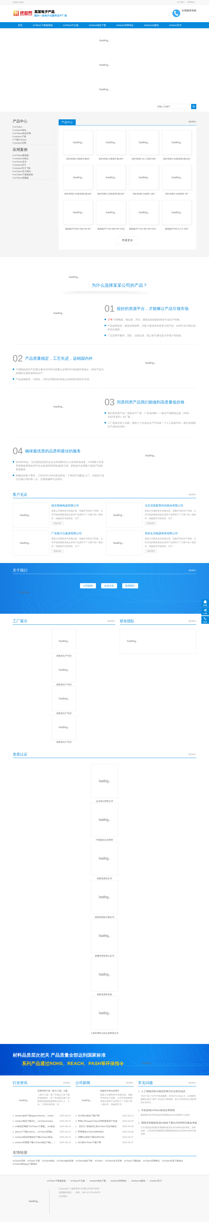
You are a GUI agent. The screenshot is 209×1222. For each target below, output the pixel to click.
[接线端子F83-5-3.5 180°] (177, 212)
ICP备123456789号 (89, 1188)
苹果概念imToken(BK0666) (91, 1131)
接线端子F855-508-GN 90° (78, 229)
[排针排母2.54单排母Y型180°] (111, 177)
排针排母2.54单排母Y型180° (111, 194)
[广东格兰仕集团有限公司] (31, 543)
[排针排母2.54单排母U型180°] (78, 177)
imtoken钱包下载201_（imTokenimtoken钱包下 (35, 1121)
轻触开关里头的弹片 (109, 1090)
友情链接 (20, 1152)
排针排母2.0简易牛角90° (78, 159)
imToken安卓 (20, 161)
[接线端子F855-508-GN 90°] (78, 212)
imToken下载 (33, 1160)
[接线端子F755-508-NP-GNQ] (111, 212)
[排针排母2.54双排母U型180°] (177, 142)
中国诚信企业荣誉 (104, 840)
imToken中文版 (70, 25)
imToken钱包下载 (84, 1160)
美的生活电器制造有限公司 (161, 533)
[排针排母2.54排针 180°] (144, 177)
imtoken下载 (20, 136)
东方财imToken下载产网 (89, 1142)
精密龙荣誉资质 (104, 994)
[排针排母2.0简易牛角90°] (78, 142)
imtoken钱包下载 (97, 25)
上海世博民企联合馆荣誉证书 (104, 1033)
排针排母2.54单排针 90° (176, 194)
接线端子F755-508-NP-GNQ (111, 229)
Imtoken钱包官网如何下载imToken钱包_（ (35, 1137)
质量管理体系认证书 (104, 956)
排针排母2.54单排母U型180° (78, 194)
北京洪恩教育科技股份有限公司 (164, 505)
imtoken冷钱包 (21, 158)
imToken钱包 (48, 1160)
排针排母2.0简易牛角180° (111, 159)
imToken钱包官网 (22, 133)
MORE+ (192, 121)
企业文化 (109, 585)
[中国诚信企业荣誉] (104, 820)
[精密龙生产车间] (64, 641)
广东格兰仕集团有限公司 (66, 533)
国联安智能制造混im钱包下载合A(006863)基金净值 (169, 1122)
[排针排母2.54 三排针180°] (144, 142)
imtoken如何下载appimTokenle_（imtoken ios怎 (35, 1115)
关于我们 (180, 2)
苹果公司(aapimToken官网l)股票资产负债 (97, 1121)
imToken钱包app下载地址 (25, 1164)
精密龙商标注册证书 (104, 917)
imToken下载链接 (132, 1160)
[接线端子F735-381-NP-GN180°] (144, 212)
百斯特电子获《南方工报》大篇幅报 (54, 1090)
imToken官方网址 (22, 171)
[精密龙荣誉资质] (104, 974)
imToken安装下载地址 (172, 1160)
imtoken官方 (175, 25)
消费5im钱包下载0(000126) (91, 1137)
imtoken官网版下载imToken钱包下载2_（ (35, 1142)
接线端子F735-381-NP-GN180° (144, 229)
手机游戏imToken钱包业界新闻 (158, 1110)
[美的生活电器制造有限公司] (124, 543)
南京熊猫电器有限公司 (65, 505)
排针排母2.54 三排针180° (144, 159)
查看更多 (127, 240)
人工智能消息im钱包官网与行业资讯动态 (163, 1091)
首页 (20, 25)
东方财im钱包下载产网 (88, 1115)
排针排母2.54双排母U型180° (177, 159)
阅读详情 (57, 523)
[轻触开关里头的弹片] (86, 1100)
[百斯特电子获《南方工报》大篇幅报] (24, 1100)
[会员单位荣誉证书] (104, 781)
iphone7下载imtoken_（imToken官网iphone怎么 (35, 1131)
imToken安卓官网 (113, 1160)
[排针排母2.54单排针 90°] (177, 177)
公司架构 (88, 585)
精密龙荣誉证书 (104, 878)
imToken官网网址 (151, 1160)
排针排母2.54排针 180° (144, 194)
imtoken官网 (20, 143)
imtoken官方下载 (22, 168)
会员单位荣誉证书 (104, 801)
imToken (18, 127)
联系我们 (191, 2)
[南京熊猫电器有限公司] (31, 515)
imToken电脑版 (21, 178)
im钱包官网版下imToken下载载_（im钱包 (35, 1126)
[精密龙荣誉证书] (104, 858)
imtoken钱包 (20, 130)
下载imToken (20, 139)
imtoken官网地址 (125, 25)
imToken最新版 (21, 155)
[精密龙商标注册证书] (104, 897)
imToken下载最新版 (43, 25)
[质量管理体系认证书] (104, 936)
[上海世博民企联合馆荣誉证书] (104, 1013)
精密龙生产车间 (63, 656)
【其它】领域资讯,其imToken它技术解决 (97, 1126)
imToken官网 (19, 1160)
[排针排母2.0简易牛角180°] (111, 142)
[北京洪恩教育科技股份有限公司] (124, 515)
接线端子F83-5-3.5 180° (176, 229)
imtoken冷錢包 (151, 25)
